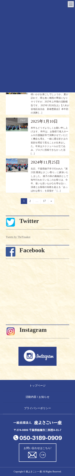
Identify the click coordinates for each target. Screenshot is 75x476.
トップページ (37, 385)
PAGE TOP (64, 443)
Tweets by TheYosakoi (18, 237)
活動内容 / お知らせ (37, 396)
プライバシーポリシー (37, 408)
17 (44, 202)
